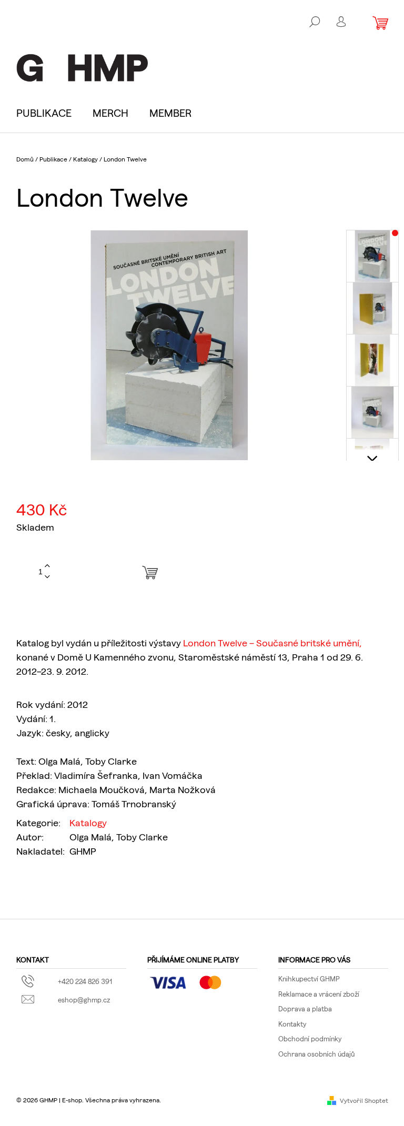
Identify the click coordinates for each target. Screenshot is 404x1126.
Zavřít (78, 883)
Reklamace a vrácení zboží (318, 994)
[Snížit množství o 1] (47, 577)
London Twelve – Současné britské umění (271, 642)
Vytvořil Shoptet (364, 1100)
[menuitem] (49, 113)
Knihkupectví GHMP (309, 978)
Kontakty (292, 1024)
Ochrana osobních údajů (316, 1054)
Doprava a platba (305, 1008)
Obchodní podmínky (309, 1038)
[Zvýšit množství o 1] (47, 566)
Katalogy (88, 822)
